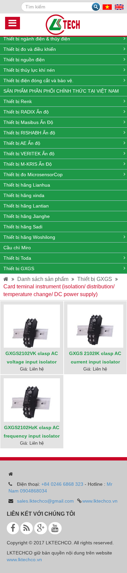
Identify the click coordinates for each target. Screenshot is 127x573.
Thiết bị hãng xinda (23, 195)
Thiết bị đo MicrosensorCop (33, 174)
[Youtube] (55, 528)
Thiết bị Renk (17, 101)
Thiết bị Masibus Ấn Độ (28, 122)
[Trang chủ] (5, 279)
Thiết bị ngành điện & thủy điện (36, 38)
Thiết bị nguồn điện (24, 59)
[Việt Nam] (107, 6)
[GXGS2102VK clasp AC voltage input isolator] (32, 332)
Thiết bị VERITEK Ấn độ (29, 153)
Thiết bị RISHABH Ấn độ (29, 132)
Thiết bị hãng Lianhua (26, 185)
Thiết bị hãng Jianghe (26, 216)
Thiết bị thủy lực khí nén (29, 70)
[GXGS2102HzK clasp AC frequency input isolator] (32, 405)
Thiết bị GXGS (18, 268)
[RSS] (26, 528)
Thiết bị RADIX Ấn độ (26, 112)
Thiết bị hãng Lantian (26, 206)
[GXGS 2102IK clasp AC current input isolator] (95, 333)
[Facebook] (13, 528)
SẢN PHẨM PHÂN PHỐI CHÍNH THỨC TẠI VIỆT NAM (61, 91)
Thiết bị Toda (17, 258)
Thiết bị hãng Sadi (22, 226)
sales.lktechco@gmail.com (45, 501)
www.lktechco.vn (100, 501)
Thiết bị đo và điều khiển (29, 49)
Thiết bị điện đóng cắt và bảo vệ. (38, 80)
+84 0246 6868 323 (62, 484)
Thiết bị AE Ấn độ (21, 143)
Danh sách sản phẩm (42, 279)
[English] (119, 6)
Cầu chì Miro (17, 247)
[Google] (40, 528)
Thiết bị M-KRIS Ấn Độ (27, 164)
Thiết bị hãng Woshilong (29, 237)
